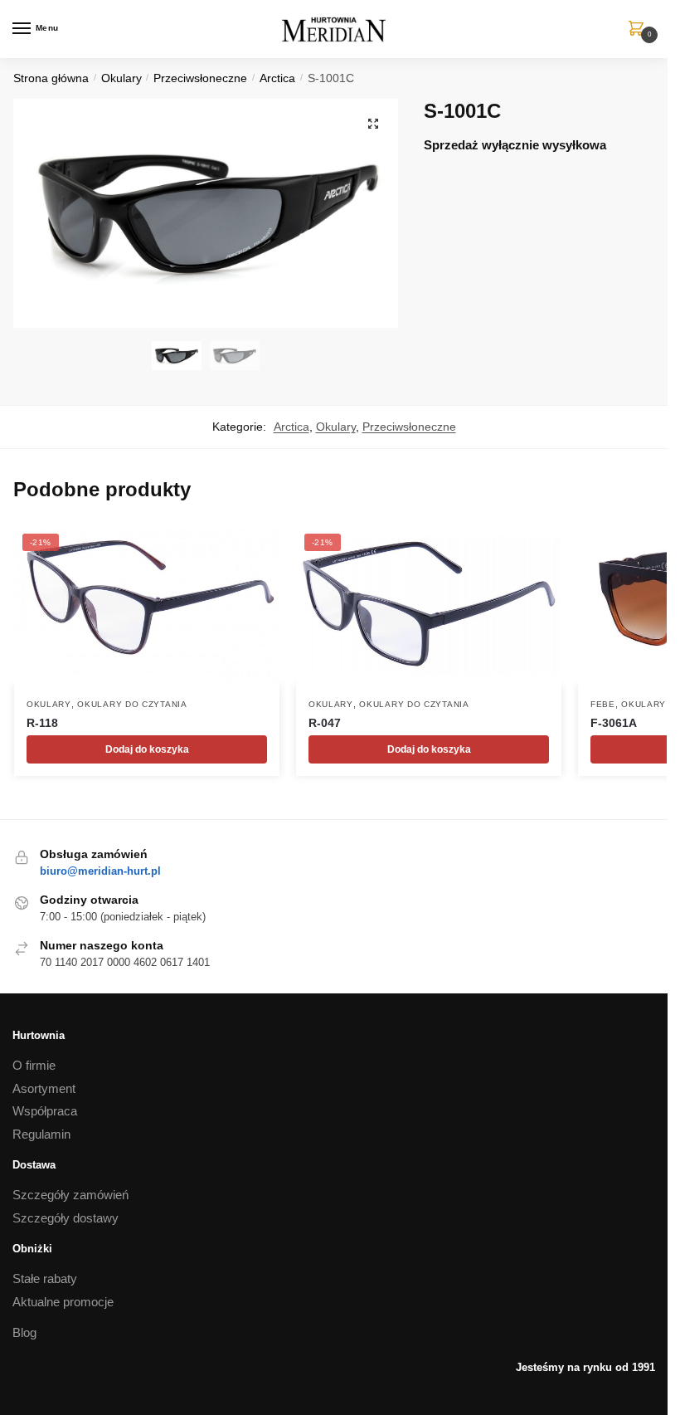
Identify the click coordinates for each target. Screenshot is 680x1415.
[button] (373, 123)
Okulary (121, 78)
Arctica (277, 78)
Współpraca (44, 1111)
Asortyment (43, 1088)
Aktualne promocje (63, 1302)
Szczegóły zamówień (70, 1195)
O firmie (34, 1065)
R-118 (42, 722)
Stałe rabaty (44, 1278)
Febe (602, 704)
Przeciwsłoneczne (200, 78)
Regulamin (41, 1134)
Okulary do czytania (132, 704)
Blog (24, 1332)
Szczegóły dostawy (65, 1218)
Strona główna (51, 78)
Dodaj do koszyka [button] (147, 749)
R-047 (324, 722)
